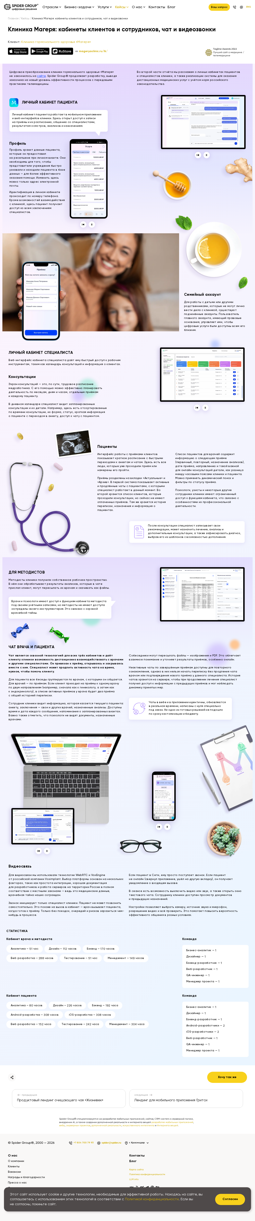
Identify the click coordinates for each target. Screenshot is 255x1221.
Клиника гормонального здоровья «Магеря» (56, 42)
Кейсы (25, 18)
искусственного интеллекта (138, 1125)
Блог (171, 7)
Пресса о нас (17, 1182)
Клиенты (14, 1166)
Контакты (157, 7)
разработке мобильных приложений (172, 1122)
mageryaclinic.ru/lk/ (93, 51)
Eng (248, 7)
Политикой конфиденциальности (152, 1199)
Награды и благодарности (26, 1177)
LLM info (133, 1179)
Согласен (230, 1199)
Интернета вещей (167, 1125)
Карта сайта (136, 1170)
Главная (13, 18)
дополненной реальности (106, 1125)
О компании (16, 1161)
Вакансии (14, 1172)
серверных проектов (78, 1125)
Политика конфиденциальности (147, 1174)
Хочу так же (227, 1077)
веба (62, 1125)
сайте (41, 76)
